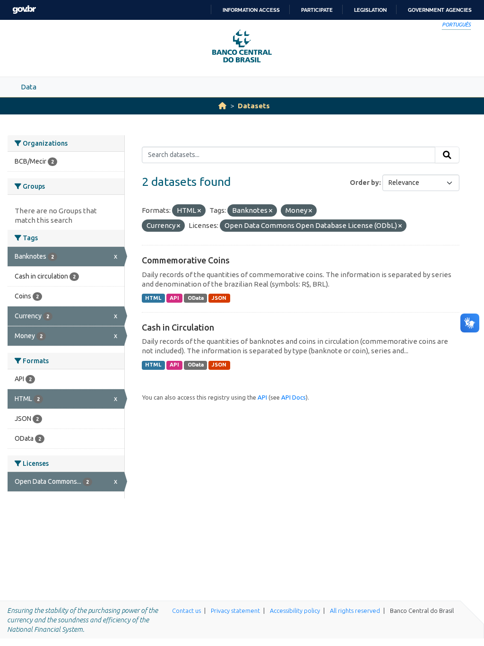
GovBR (24, 9)
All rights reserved (355, 610)
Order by (364, 182)
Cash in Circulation (178, 327)
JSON (219, 298)
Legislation (370, 10)
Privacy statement (235, 610)
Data (28, 87)
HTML (153, 298)
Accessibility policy (295, 610)
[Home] (222, 106)
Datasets (254, 106)
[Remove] (199, 211)
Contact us (186, 610)
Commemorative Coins (186, 260)
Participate (317, 10)
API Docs (293, 397)
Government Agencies (440, 10)
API (174, 298)
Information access (251, 10)
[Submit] (447, 155)
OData (196, 298)
